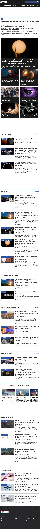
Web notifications (17, 520)
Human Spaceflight (5, 337)
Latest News (7, 18)
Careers (27, 520)
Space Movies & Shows (6, 357)
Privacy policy (3, 518)
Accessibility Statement (30, 518)
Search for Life (5, 421)
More (37, 5)
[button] (36, 1)
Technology (4, 327)
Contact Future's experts (18, 516)
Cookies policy (16, 518)
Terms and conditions (30, 516)
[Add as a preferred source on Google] (5, 512)
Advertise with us (4, 520)
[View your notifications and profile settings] (33, 2)
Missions (3, 212)
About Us (2, 516)
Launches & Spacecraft (6, 240)
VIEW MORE (36, 191)
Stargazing (22, 5)
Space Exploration (7, 5)
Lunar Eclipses (5, 138)
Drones (3, 474)
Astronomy (15, 5)
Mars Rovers (4, 312)
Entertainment (30, 5)
